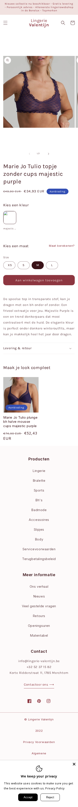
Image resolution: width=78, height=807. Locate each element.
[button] (5, 23)
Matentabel (39, 635)
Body (39, 539)
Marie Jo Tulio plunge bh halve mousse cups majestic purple (20, 421)
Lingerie (39, 471)
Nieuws (39, 596)
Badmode (39, 510)
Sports (39, 490)
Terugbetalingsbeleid (39, 559)
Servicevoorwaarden (39, 549)
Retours (39, 616)
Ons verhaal (39, 586)
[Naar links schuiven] (29, 154)
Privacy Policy (55, 788)
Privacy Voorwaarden (39, 742)
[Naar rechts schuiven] (48, 154)
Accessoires (39, 520)
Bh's (38, 500)
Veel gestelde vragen (39, 606)
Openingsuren (39, 626)
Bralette (39, 480)
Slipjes (39, 529)
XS (10, 265)
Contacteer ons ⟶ (39, 684)
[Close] (74, 764)
